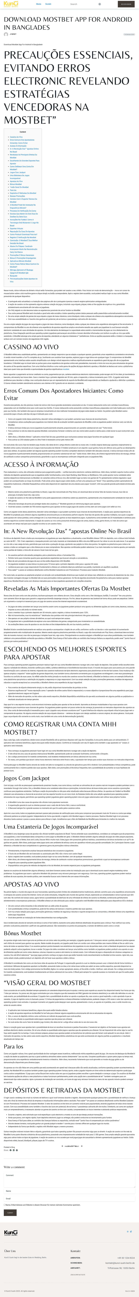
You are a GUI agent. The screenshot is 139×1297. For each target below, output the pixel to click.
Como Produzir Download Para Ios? (23, 234)
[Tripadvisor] (131, 1231)
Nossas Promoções (17, 196)
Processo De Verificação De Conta (23, 211)
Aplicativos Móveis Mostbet (20, 261)
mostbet (66, 369)
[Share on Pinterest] (17, 1150)
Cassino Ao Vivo (16, 137)
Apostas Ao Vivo (16, 181)
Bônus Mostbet (16, 184)
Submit (10, 1213)
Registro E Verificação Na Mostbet (23, 237)
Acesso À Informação (18, 146)
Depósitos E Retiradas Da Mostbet (23, 193)
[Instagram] (128, 1231)
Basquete (13, 276)
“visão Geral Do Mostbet (19, 187)
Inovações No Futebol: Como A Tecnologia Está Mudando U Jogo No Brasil (24, 223)
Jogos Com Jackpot (17, 172)
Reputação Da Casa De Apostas (22, 231)
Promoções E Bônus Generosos (22, 255)
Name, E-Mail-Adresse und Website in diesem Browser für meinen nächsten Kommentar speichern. (43, 1205)
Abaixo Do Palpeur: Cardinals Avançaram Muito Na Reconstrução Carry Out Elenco (23, 249)
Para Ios (13, 190)
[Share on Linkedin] (13, 1150)
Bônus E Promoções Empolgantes (23, 258)
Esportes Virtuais (16, 229)
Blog (13, 1147)
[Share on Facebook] (10, 1150)
